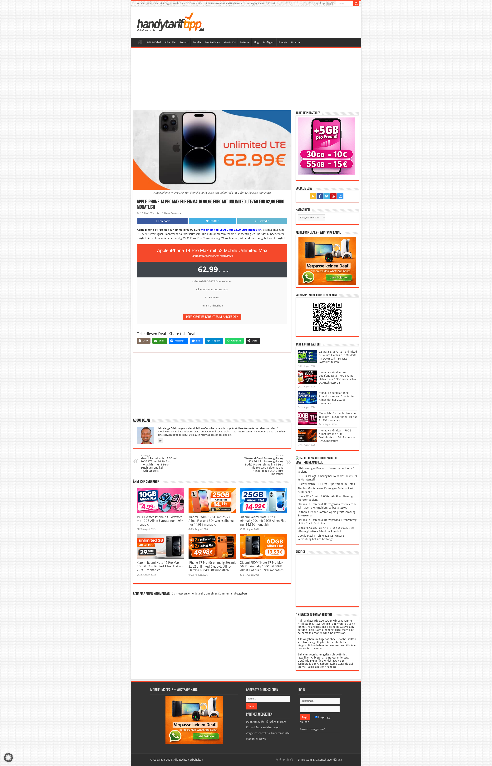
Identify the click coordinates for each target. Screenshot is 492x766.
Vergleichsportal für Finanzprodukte (268, 733)
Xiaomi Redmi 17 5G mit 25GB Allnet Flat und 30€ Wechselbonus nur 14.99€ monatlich (211, 520)
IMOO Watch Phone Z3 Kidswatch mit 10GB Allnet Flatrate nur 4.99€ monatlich (160, 520)
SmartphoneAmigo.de (309, 463)
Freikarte (244, 42)
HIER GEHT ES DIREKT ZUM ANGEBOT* (212, 317)
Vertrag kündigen (255, 3)
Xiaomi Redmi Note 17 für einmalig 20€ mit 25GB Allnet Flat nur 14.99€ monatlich (263, 520)
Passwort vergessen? (312, 729)
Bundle (197, 42)
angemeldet (191, 593)
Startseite (140, 42)
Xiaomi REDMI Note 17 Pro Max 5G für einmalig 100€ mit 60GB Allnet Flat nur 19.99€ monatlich (261, 566)
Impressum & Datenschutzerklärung (320, 759)
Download (194, 3)
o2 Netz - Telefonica (171, 213)
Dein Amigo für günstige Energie (266, 721)
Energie (282, 42)
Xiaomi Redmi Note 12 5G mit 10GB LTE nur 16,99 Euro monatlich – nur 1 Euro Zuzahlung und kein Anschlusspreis (159, 463)
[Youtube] (327, 3)
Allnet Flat (170, 42)
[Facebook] (320, 3)
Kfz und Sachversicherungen (263, 727)
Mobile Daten (212, 42)
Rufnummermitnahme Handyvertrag (224, 3)
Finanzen (296, 42)
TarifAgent (268, 42)
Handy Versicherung (158, 3)
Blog (256, 42)
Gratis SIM (230, 42)
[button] (356, 3)
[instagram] (331, 3)
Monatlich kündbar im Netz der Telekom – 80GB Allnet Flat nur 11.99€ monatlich (338, 417)
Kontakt (272, 3)
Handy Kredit (179, 3)
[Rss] (316, 3)
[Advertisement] (246, 80)
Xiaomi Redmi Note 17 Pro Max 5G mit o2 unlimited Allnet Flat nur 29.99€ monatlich (160, 566)
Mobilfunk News (256, 738)
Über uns (139, 3)
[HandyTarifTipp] (170, 21)
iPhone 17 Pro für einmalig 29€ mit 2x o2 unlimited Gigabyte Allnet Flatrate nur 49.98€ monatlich (212, 566)
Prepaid (184, 42)
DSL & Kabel (154, 42)
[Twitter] (323, 3)
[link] (327, 260)
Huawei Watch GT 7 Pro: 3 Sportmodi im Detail (326, 483)
